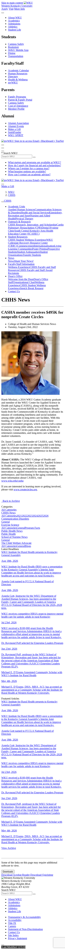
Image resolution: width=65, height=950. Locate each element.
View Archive (8, 848)
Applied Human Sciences (21, 209)
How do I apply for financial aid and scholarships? (34, 165)
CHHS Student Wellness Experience (27, 239)
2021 (19, 515)
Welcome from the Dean (21, 279)
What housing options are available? (27, 171)
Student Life (14, 29)
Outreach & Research (19, 221)
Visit (11, 8)
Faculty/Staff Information (21, 264)
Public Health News (11, 530)
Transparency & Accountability (24, 917)
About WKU (15, 17)
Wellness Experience (19, 267)
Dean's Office (15, 276)
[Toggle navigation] (2, 201)
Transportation (15, 56)
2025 (40, 515)
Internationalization (44, 245)
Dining (11, 53)
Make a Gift (14, 129)
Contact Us (14, 291)
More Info (19, 8)
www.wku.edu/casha (12, 480)
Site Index (13, 935)
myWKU (13, 82)
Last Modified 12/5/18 (13, 947)
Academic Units (16, 206)
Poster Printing (40, 248)
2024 (35, 515)
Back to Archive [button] (10, 500)
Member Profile (16, 108)
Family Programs (17, 96)
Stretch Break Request (31, 288)
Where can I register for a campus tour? (28, 168)
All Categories (8, 509)
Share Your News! (24, 261)
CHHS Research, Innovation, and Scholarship (32, 224)
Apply (4, 8)
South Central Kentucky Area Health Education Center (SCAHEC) (30, 232)
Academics (14, 20)
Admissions (14, 23)
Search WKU (9, 153)
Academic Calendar (18, 70)
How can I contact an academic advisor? (29, 174)
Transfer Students (32, 255)
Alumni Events (16, 126)
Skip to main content (12, 2)
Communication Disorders (15, 518)
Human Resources (17, 73)
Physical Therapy (24, 218)
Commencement (25, 245)
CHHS (11, 195)
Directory (13, 76)
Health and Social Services (35, 212)
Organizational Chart (24, 282)
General (5, 521)
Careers (12, 926)
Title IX (12, 923)
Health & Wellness (18, 79)
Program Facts (32, 527)
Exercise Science (10, 524)
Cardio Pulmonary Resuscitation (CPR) (36, 226)
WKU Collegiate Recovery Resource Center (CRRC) (30, 242)
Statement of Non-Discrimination (25, 929)
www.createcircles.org (25, 489)
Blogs (28, 546)
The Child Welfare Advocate (16, 543)
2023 (29, 515)
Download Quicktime (41, 874)
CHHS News (8, 512)
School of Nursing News (14, 537)
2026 (45, 515)
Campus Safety (16, 44)
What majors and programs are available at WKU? (34, 162)
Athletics (12, 26)
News (11, 258)
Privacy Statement (17, 938)
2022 (24, 515)
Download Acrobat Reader (15, 874)
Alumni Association (18, 123)
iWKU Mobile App (18, 50)
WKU (11, 192)
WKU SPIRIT (15, 135)
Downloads (8, 871)
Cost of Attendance (18, 105)
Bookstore (13, 47)
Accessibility (15, 920)
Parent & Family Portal (20, 99)
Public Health (8, 533)
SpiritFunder (14, 132)
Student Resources (18, 236)
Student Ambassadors (28, 252)
